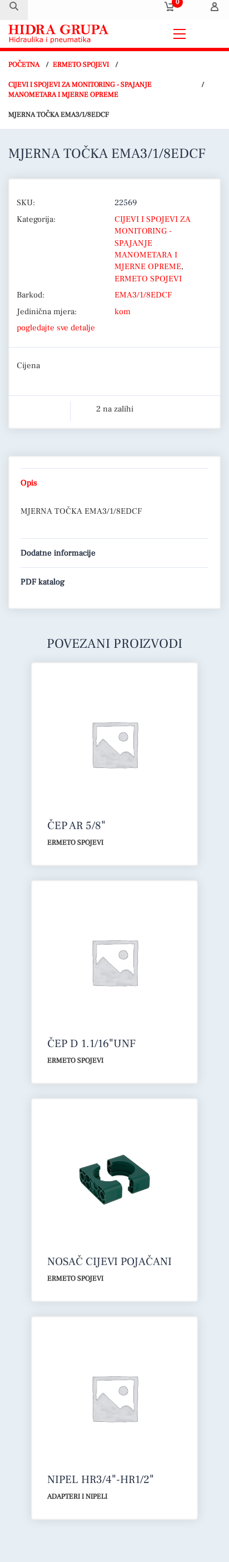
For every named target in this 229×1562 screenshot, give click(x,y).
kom (122, 311)
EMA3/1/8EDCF (143, 295)
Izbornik (206, 33)
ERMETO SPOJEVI (81, 64)
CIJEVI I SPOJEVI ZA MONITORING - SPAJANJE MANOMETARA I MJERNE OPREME (80, 90)
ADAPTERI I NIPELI (77, 1496)
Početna (23, 64)
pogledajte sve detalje (56, 328)
